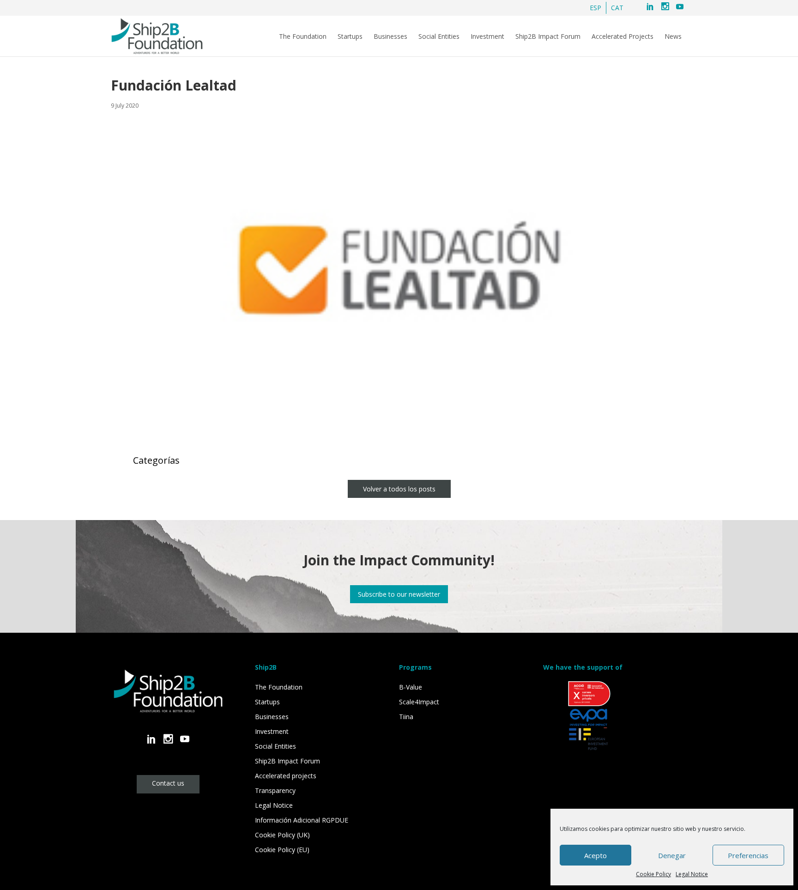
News (673, 36)
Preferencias (748, 855)
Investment (487, 36)
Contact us (168, 783)
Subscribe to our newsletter (399, 594)
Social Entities (438, 36)
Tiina (406, 716)
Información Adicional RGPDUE (301, 820)
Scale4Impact (419, 701)
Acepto (595, 855)
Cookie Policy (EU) (282, 849)
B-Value (410, 687)
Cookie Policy (653, 874)
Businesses (390, 36)
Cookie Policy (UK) (282, 834)
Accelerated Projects (622, 36)
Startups (350, 36)
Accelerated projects (285, 775)
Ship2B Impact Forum (547, 36)
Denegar (672, 855)
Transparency (275, 790)
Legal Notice (692, 874)
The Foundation (302, 36)
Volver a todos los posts (399, 488)
